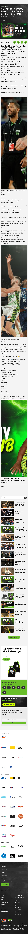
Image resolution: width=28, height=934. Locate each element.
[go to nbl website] (3, 920)
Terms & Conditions (20, 929)
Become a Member (9, 704)
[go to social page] (4, 687)
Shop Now (6, 659)
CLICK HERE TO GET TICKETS (9, 64)
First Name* (3, 866)
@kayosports (16, 359)
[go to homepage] (10, 920)
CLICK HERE (11, 398)
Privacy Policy (4, 931)
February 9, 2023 (16, 364)
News (6, 6)
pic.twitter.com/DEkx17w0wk (14, 361)
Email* (3, 717)
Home (2, 6)
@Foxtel (4, 361)
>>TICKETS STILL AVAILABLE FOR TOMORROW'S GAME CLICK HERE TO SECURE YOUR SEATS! (13, 480)
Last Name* (3, 872)
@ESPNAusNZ (7, 359)
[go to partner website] (3, 737)
